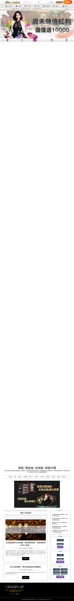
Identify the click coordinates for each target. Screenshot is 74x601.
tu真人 (64, 572)
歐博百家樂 (15, 586)
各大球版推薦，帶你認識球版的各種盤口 (25, 567)
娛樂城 (12, 587)
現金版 (58, 476)
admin (31, 548)
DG (18, 586)
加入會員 (10, 476)
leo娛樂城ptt (60, 559)
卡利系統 (9, 586)
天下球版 (53, 476)
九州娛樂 (8, 587)
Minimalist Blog (42, 599)
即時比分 (36, 476)
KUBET (56, 569)
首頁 (15, 476)
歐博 (12, 586)
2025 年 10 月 (60, 544)
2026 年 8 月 (60, 540)
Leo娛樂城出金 (56, 572)
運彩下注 (31, 476)
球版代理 (64, 476)
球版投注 (20, 476)
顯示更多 (60, 546)
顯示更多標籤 (60, 576)
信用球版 (48, 476)
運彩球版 (25, 476)
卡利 (6, 586)
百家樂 (15, 587)
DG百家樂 (22, 586)
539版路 (60, 555)
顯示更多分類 (60, 561)
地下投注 (42, 476)
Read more (26, 558)
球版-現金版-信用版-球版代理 (37, 468)
